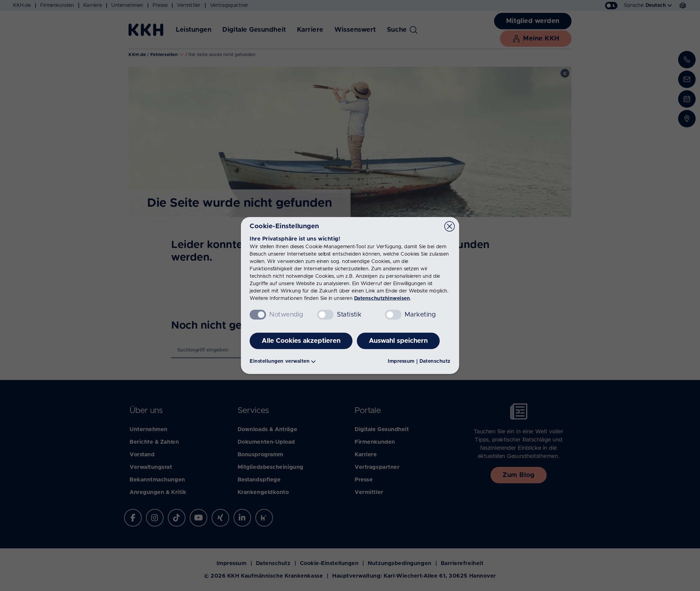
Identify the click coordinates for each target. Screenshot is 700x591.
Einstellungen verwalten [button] (280, 361)
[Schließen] (449, 226)
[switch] (325, 315)
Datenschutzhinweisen (382, 298)
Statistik (349, 314)
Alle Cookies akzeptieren (301, 341)
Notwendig (286, 314)
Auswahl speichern (398, 341)
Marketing (420, 314)
